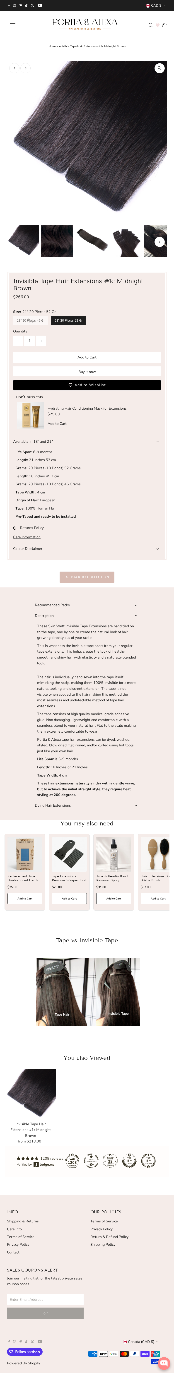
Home (52, 46)
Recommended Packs (52, 605)
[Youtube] (39, 5)
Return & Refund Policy (109, 1236)
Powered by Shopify (23, 1363)
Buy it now (87, 371)
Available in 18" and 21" (33, 441)
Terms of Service (20, 1236)
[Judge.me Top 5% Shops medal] (129, 1161)
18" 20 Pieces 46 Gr (32, 321)
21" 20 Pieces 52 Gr (68, 320)
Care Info (14, 1229)
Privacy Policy (18, 1244)
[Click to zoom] (160, 68)
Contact (13, 1252)
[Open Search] (151, 25)
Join (45, 1313)
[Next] (25, 68)
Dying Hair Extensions (53, 805)
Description (44, 615)
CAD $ (156, 5)
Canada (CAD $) (141, 1341)
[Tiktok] (26, 5)
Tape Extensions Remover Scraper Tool (69, 878)
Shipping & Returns (23, 1221)
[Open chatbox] (164, 1363)
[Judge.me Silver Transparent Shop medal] (91, 1161)
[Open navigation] (26, 25)
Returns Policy (32, 527)
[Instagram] (14, 5)
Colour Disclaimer (27, 548)
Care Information (27, 537)
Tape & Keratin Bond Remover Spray (112, 878)
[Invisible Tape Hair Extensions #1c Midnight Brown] (30, 1094)
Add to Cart (87, 357)
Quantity (20, 331)
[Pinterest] (20, 5)
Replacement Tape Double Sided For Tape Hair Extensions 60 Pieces (24, 882)
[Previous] (14, 68)
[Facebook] (9, 5)
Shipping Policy (102, 1244)
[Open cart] (164, 25)
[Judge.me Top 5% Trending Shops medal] (148, 1161)
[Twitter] (32, 5)
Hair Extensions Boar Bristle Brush (157, 878)
